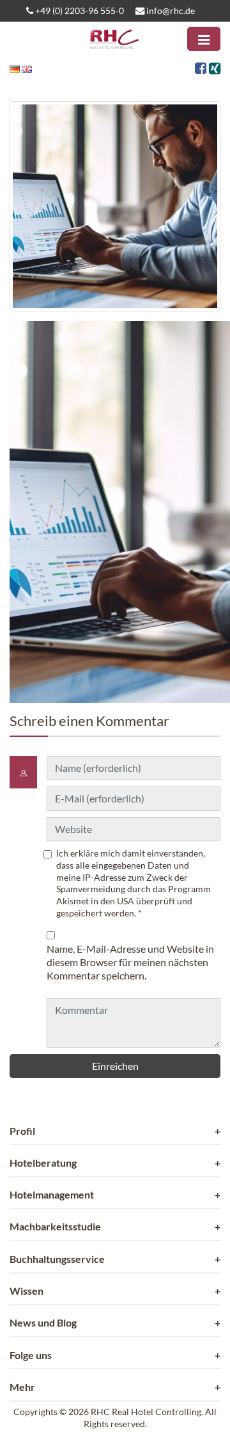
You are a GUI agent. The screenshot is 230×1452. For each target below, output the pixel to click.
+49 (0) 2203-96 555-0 (78, 10)
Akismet (72, 900)
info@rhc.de (169, 10)
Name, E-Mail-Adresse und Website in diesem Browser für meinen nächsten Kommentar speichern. (130, 962)
